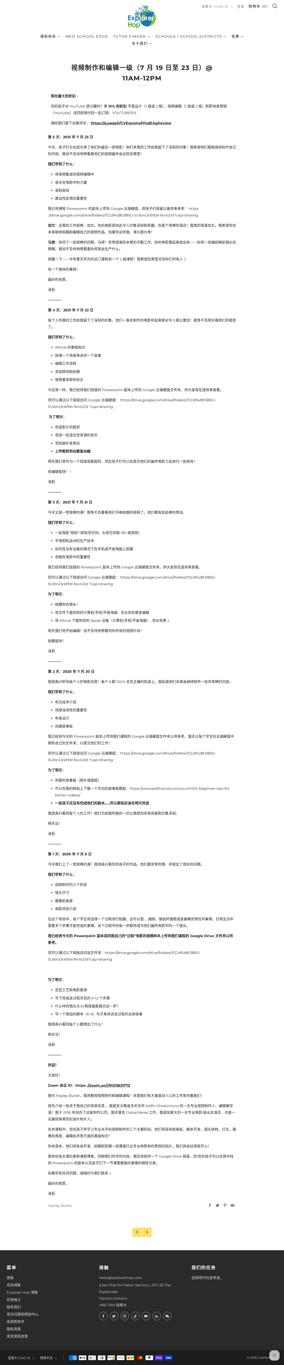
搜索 (10, 1278)
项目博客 (14, 1285)
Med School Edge (86, 36)
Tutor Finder (129, 36)
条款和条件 (15, 1322)
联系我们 (14, 1307)
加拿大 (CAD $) (215, 6)
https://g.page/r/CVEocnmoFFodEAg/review (131, 123)
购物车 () (258, 6)
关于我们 (140, 43)
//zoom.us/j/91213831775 (108, 1085)
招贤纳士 (14, 1300)
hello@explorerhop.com (120, 1278)
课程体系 (48, 36)
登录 (240, 6)
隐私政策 (14, 1329)
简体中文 (46, 1358)
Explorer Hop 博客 (22, 1292)
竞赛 (235, 36)
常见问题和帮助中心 (23, 1314)
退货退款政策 (17, 1336)
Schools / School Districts (188, 36)
